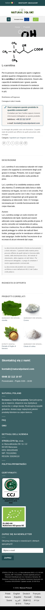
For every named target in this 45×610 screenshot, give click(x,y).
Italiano (7, 3)
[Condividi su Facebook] (8, 143)
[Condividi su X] (13, 143)
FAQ (4, 420)
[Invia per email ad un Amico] (17, 143)
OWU (4, 426)
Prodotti (26, 27)
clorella (4, 320)
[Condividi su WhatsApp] (4, 143)
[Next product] (20, 32)
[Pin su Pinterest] (21, 143)
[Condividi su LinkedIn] (26, 143)
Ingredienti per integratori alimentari (21, 138)
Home (17, 27)
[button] (9, 19)
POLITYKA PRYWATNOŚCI (14, 464)
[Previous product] (25, 32)
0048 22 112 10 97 (12, 376)
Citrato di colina (29, 346)
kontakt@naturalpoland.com (27, 123)
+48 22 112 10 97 (23, 119)
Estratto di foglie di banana (9, 347)
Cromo (26, 320)
